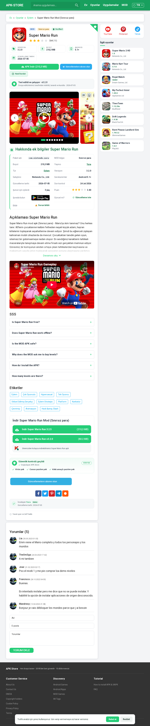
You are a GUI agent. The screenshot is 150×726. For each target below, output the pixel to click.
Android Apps (59, 689)
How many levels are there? (27, 376)
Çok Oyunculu (29, 394)
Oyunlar (95, 5)
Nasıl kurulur (20, 74)
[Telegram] (59, 493)
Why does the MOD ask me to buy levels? (35, 354)
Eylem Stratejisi (45, 401)
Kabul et (112, 719)
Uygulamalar (111, 5)
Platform (62, 401)
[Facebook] (38, 493)
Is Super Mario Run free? (26, 322)
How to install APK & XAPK (106, 684)
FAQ (96, 689)
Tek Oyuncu (63, 394)
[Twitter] (45, 493)
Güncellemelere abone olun (78, 67)
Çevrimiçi (16, 409)
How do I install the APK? (25, 365)
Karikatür (76, 401)
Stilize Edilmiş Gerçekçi (22, 401)
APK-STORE (14, 5)
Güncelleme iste (83, 197)
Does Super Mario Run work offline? (32, 333)
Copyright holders (14, 699)
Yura (89, 164)
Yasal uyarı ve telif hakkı (22, 514)
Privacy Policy (12, 708)
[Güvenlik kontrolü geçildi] (94, 28)
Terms (9, 713)
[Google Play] (40, 198)
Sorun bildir (44, 205)
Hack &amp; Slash (50, 409)
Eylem (47, 171)
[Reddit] (65, 493)
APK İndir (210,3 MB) (36, 66)
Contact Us (11, 689)
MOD (125, 5)
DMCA (9, 694)
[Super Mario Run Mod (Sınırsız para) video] (44, 118)
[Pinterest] (52, 493)
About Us (10, 684)
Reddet (126, 719)
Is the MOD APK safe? (24, 343)
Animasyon (31, 409)
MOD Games (59, 694)
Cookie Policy (12, 703)
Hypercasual (46, 394)
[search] (77, 5)
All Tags (57, 699)
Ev (85, 5)
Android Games (60, 684)
